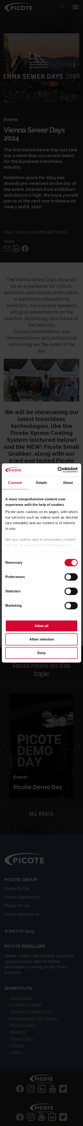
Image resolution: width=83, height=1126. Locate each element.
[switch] (71, 577)
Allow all (41, 626)
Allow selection (41, 639)
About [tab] (68, 483)
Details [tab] (41, 483)
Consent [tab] (15, 483)
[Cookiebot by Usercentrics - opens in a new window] (58, 470)
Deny (41, 653)
